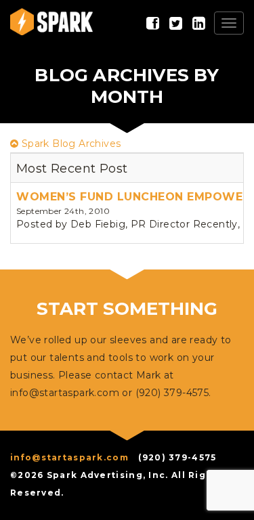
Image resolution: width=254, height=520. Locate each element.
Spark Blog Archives (69, 143)
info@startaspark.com (64, 393)
